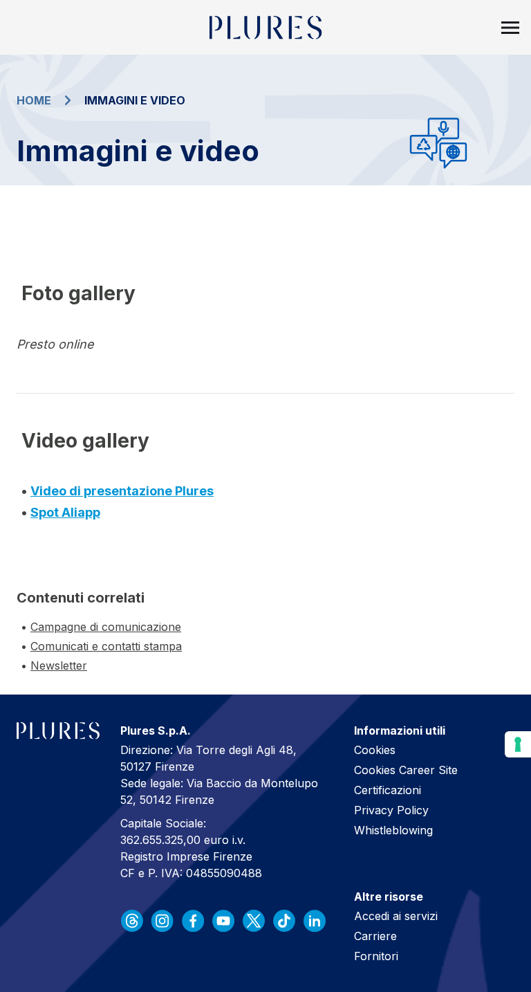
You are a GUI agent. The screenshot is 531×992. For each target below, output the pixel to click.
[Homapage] (265, 27)
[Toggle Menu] (510, 27)
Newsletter (58, 665)
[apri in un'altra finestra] (132, 921)
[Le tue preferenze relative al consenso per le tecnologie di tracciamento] (518, 744)
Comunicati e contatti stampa (106, 646)
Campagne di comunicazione (105, 627)
